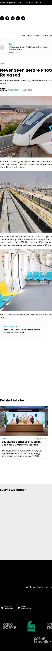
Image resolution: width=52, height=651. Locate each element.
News (29, 35)
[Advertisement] (26, 367)
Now (23, 35)
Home (10, 44)
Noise (45, 35)
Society (37, 35)
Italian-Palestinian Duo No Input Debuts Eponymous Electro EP (22, 331)
